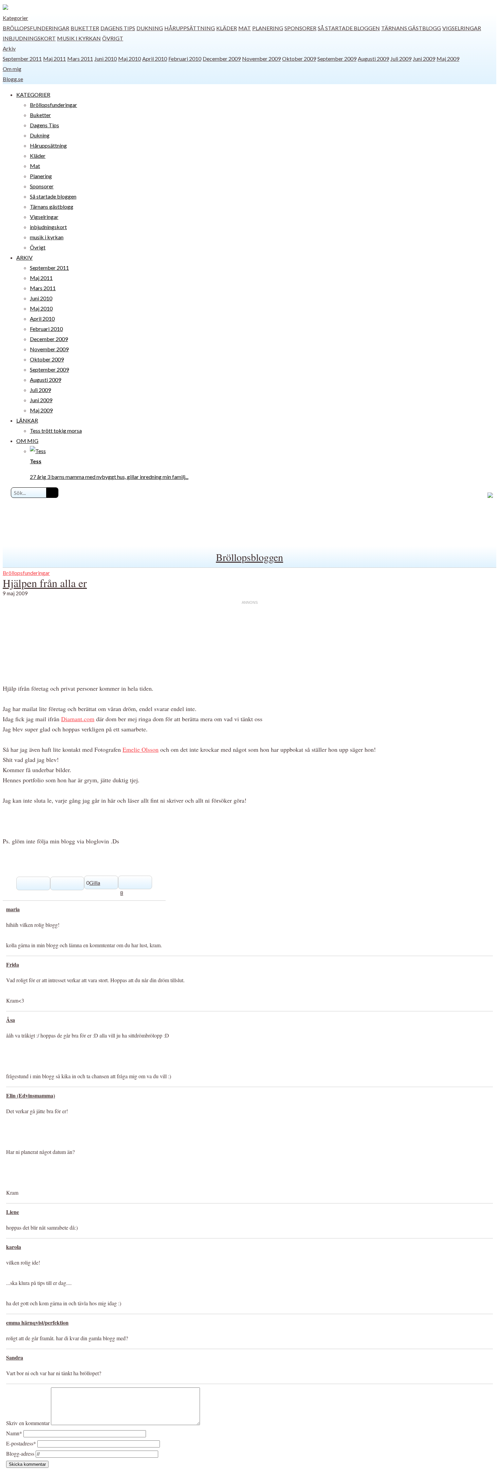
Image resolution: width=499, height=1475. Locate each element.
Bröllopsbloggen (249, 557)
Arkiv (9, 48)
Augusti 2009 (373, 58)
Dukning (149, 28)
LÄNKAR (27, 420)
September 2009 (336, 58)
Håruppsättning (189, 28)
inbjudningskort (29, 38)
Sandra (14, 1357)
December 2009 (222, 58)
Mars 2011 (80, 58)
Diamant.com (77, 719)
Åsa (10, 1020)
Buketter (85, 28)
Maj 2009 (448, 58)
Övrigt (112, 38)
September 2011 (22, 58)
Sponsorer (300, 28)
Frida (12, 964)
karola (13, 1247)
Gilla (94, 882)
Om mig (12, 69)
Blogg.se (13, 79)
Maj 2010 (129, 58)
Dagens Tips (117, 28)
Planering (267, 28)
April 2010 (154, 58)
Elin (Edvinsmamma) (30, 1095)
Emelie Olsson (141, 749)
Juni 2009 (424, 58)
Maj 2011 (54, 58)
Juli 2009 (400, 58)
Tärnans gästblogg (411, 28)
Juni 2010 (105, 58)
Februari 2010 (184, 58)
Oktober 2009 (299, 58)
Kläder (226, 28)
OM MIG (27, 440)
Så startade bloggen (349, 28)
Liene (12, 1212)
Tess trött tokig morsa (56, 430)
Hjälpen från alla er (45, 583)
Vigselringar (461, 28)
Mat (244, 28)
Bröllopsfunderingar (36, 28)
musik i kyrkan (79, 38)
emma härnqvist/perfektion (37, 1322)
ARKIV (24, 257)
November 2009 (261, 58)
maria (13, 909)
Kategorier (15, 18)
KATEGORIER (33, 94)
